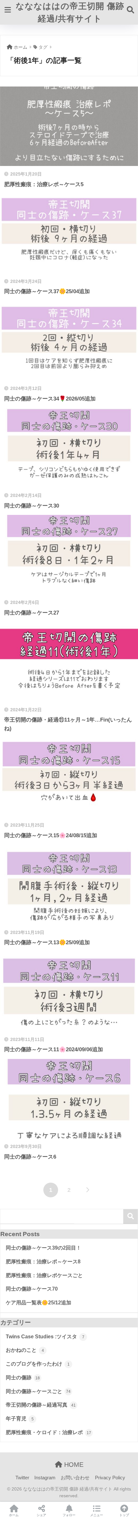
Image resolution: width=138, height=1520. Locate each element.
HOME (72, 1464)
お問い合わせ (75, 1477)
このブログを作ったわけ (38, 1364)
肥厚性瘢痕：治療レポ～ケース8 (43, 1261)
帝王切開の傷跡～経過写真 (41, 1405)
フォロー (69, 1515)
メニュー (96, 1515)
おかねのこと (25, 1350)
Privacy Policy (110, 1477)
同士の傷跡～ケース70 (32, 1289)
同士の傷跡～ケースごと (38, 1391)
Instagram (45, 1477)
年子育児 (20, 1418)
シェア (41, 1515)
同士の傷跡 (23, 1377)
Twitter (22, 1477)
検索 (130, 1216)
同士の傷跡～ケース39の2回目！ (43, 1248)
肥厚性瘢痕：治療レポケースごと (44, 1275)
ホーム (14, 1515)
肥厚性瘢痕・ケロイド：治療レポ (48, 1432)
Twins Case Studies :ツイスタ (45, 1336)
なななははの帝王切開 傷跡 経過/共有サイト (70, 12)
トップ (124, 1515)
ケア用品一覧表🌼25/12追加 (38, 1302)
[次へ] (87, 1190)
